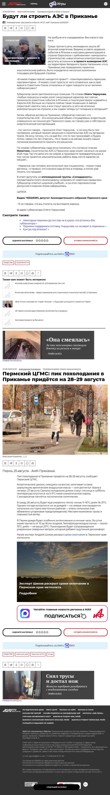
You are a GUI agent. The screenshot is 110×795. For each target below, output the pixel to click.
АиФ (25, 456)
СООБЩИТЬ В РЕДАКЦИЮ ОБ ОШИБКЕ (38, 723)
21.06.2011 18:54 (9, 12)
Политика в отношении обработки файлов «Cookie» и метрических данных (56, 765)
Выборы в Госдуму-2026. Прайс (67, 717)
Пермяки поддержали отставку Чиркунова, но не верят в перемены (64, 226)
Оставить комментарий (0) (86, 241)
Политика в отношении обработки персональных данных (48, 763)
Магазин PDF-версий (31, 713)
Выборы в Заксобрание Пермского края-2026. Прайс (45, 720)
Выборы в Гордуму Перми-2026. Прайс (88, 720)
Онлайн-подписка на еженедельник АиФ (61, 713)
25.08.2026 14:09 (10, 369)
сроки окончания (74, 534)
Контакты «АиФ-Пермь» (93, 713)
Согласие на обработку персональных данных (43, 761)
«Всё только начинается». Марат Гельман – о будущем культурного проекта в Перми (53, 302)
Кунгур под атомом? (35, 229)
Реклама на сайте (67, 710)
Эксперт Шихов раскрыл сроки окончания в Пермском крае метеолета (54, 585)
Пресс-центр (51, 710)
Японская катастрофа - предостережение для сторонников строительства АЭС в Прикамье (56, 292)
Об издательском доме (33, 710)
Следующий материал (57, 787)
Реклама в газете (86, 710)
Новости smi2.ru (12, 360)
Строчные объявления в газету (36, 717)
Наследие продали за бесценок (29, 320)
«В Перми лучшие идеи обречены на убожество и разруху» (41, 311)
